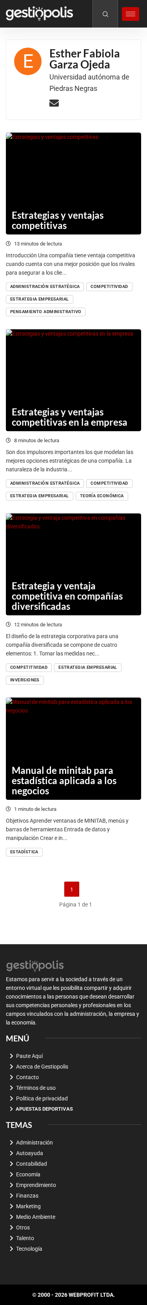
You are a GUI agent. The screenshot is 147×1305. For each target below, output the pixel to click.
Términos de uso (36, 1088)
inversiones (25, 680)
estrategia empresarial (39, 299)
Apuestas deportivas (44, 1109)
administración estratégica (45, 286)
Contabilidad (31, 1164)
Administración (34, 1142)
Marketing (28, 1206)
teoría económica (102, 495)
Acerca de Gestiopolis (42, 1066)
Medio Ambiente (35, 1217)
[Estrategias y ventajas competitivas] (73, 183)
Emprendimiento (36, 1185)
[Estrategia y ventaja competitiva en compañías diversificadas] (73, 564)
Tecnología (29, 1249)
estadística (24, 852)
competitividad (109, 286)
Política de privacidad (42, 1098)
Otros (23, 1227)
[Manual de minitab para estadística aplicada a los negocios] (73, 748)
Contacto (27, 1077)
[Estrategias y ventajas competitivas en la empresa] (73, 380)
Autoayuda (29, 1153)
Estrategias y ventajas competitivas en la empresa (69, 417)
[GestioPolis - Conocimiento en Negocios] (35, 965)
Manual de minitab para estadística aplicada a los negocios (64, 780)
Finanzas (27, 1195)
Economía (28, 1174)
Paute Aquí (29, 1056)
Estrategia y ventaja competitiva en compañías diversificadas (67, 596)
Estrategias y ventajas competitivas (57, 220)
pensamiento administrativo (45, 311)
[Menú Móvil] (130, 14)
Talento (25, 1238)
